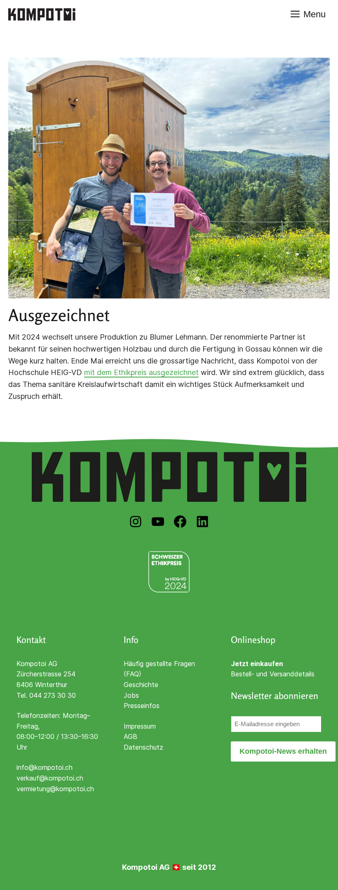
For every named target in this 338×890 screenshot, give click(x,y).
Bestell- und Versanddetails (273, 674)
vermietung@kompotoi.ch (55, 789)
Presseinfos (142, 705)
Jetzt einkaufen (257, 663)
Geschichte (141, 684)
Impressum (140, 726)
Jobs (131, 695)
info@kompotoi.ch (44, 767)
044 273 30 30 (52, 695)
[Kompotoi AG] (41, 14)
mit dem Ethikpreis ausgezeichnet (141, 372)
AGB (130, 736)
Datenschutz (143, 747)
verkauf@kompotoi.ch (49, 778)
